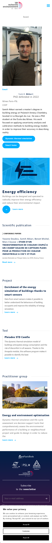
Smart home (11, 145)
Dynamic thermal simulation (18, 139)
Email (4, 90)
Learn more (18, 209)
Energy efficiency (19, 192)
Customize (26, 531)
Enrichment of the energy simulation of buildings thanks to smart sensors (25, 291)
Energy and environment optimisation (25, 415)
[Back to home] (12, 5)
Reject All (26, 538)
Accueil (26, 17)
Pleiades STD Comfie (17, 337)
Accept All (26, 524)
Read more (7, 262)
